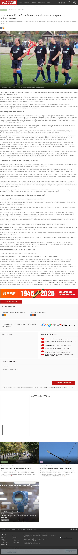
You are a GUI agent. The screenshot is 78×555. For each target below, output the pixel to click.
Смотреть (14, 511)
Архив (24, 529)
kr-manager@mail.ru (32, 540)
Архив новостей (41, 2)
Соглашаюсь (71, 551)
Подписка (20, 529)
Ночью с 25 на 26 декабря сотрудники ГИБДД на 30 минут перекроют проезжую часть (59, 355)
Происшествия (4, 542)
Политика (14, 537)
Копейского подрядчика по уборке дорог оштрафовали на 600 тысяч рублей (60, 342)
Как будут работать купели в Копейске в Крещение (57, 348)
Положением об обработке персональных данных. (58, 387)
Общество (3, 536)
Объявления (33, 2)
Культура (3, 537)
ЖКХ (13, 539)
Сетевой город (26, 2)
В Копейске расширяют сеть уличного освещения (56, 468)
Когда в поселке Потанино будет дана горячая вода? (58, 339)
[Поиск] (69, 2)
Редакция (3, 529)
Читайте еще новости (11, 301)
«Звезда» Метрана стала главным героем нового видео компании (19, 516)
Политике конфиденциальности (9, 552)
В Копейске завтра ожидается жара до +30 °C (16, 468)
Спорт (2, 539)
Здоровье (3, 540)
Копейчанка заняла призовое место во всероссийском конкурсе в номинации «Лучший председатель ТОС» (58, 351)
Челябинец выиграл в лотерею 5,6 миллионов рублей (58, 345)
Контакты (9, 529)
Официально (15, 542)
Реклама (48, 2)
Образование (15, 540)
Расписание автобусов (32, 529)
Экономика (15, 536)
